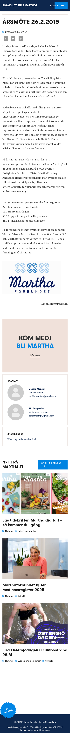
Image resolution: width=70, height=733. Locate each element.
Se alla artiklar (51, 463)
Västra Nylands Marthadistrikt (22, 439)
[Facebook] (6, 38)
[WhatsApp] (21, 38)
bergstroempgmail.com (41, 415)
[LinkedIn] (13, 38)
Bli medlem (59, 5)
